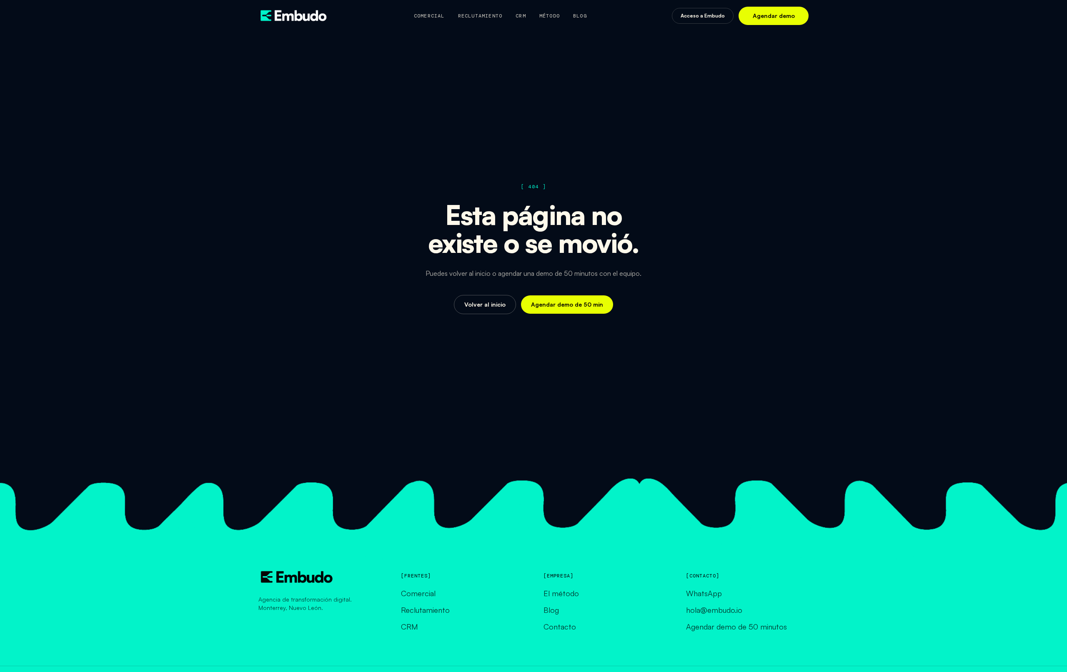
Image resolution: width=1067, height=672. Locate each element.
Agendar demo (774, 15)
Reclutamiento (480, 15)
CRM (521, 15)
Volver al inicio (485, 304)
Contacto (560, 626)
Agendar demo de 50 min (567, 304)
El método (561, 593)
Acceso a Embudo (703, 15)
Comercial (429, 15)
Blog (580, 15)
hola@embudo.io (714, 610)
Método (549, 15)
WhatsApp (704, 593)
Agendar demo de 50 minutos (736, 626)
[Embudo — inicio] (293, 15)
